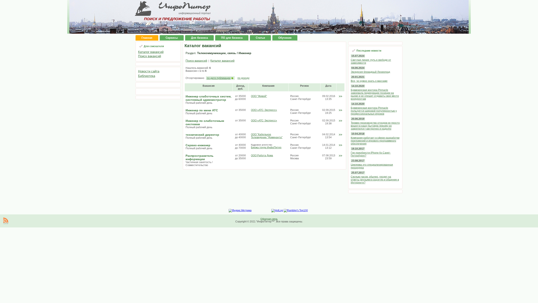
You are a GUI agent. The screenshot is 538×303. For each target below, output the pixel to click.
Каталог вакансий (151, 52)
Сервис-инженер (198, 145)
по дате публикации (219, 78)
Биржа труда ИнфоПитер (266, 147)
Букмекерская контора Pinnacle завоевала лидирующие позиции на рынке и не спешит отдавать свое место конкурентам (375, 94)
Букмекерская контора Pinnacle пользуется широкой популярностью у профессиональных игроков (374, 110)
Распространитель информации (200, 157)
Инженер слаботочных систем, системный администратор (208, 98)
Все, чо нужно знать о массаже (369, 81)
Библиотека (146, 76)
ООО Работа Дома (262, 155)
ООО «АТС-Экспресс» (264, 110)
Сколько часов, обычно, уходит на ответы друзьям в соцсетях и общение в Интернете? (375, 179)
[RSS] (5, 221)
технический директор (202, 134)
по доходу (243, 78)
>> (340, 96)
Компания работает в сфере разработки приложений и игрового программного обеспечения (375, 140)
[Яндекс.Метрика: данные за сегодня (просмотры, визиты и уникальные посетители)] (240, 210)
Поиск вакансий (149, 56)
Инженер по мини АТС (202, 110)
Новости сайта (148, 71)
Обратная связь (269, 219)
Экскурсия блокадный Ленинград (370, 71)
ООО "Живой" (259, 96)
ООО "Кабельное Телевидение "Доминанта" (266, 136)
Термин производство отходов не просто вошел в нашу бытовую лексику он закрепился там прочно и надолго (375, 125)
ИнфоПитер (184, 6)
